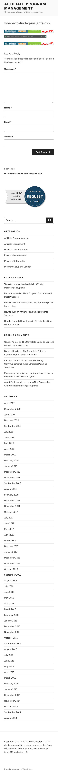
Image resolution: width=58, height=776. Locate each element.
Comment (10, 69)
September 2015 (12, 643)
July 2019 (9, 432)
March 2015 (10, 678)
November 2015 (12, 632)
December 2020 (12, 409)
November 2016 (12, 563)
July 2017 (8, 517)
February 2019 (11, 460)
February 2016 (11, 615)
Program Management (15, 255)
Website (8, 136)
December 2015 (12, 626)
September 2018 (12, 483)
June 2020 (9, 414)
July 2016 (9, 586)
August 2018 (10, 489)
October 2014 (11, 706)
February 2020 (11, 420)
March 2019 (10, 455)
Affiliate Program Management (25, 6)
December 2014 (12, 695)
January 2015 (10, 689)
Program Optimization (15, 261)
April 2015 (9, 672)
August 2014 (10, 718)
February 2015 (11, 683)
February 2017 (11, 546)
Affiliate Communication (16, 238)
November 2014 (12, 701)
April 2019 (9, 449)
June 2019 (9, 437)
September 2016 (12, 575)
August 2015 (10, 649)
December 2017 (12, 500)
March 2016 (10, 609)
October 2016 (11, 569)
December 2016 (12, 558)
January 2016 (10, 621)
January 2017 (10, 552)
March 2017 (10, 540)
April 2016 (9, 603)
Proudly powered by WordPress (18, 769)
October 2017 (11, 512)
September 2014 (12, 712)
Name (8, 108)
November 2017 (12, 506)
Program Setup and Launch (17, 267)
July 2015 (9, 655)
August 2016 (10, 580)
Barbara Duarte (11, 351)
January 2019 (10, 466)
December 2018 (12, 472)
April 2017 (9, 535)
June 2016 (9, 592)
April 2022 (9, 403)
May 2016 (9, 598)
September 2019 (12, 426)
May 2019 (9, 443)
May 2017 (9, 529)
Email (7, 122)
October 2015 (11, 638)
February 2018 (11, 495)
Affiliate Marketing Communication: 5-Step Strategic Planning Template (25, 364)
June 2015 (9, 661)
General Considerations (16, 249)
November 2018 (12, 477)
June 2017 (9, 523)
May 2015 (9, 666)
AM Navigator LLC (37, 741)
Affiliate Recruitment (14, 244)
